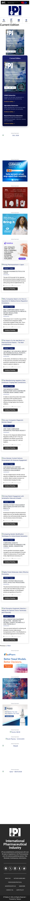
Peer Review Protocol (15, 882)
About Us (7, 878)
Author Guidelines (19, 878)
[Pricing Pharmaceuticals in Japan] (13, 264)
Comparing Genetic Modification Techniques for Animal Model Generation (14, 544)
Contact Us (9, 890)
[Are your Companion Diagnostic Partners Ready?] (15, 422)
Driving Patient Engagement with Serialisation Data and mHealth (14, 506)
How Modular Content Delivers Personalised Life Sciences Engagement (13, 468)
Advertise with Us (10, 886)
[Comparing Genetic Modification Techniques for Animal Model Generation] (15, 536)
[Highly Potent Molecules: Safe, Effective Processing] (15, 574)
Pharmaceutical (23, 854)
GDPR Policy (20, 890)
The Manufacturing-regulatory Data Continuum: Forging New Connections (14, 391)
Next (9, 645)
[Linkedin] (15, 868)
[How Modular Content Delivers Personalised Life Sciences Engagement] (15, 460)
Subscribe (22, 886)
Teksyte (18, 899)
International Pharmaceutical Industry (15, 844)
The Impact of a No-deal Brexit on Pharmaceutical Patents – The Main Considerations (15, 353)
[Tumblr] (20, 868)
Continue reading (8, 101)
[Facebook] (6, 868)
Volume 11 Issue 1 (9, 268)
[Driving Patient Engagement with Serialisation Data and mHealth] (15, 498)
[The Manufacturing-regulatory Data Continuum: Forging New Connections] (15, 382)
